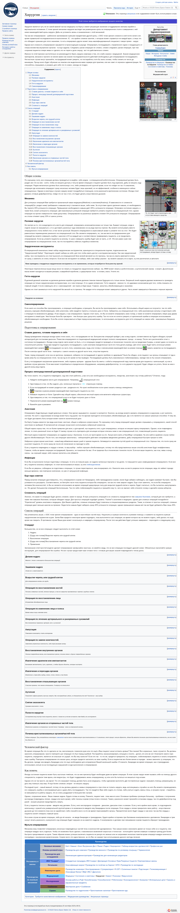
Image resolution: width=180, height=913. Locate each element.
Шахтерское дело (73, 887)
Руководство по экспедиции (132, 865)
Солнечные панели (129, 869)
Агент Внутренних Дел (87, 846)
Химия (108, 876)
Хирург (148, 53)
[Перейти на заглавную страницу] (11, 10)
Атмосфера (70, 872)
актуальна (131, 14)
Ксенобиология (104, 880)
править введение (48, 15)
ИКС (89, 872)
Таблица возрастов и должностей (135, 846)
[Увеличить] (175, 119)
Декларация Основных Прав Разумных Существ (117, 861)
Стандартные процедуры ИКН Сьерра (81, 861)
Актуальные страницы (99, 897)
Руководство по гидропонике (77, 891)
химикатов (60, 737)
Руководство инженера (75, 869)
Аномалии (144, 880)
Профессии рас (156, 846)
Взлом (78, 872)
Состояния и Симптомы (156, 67)
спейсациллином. (93, 465)
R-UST (117, 869)
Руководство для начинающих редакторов (110, 855)
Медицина (70, 876)
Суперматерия (107, 869)
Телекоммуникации (158, 869)
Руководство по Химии (165, 65)
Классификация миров (75, 865)
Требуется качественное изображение (50, 897)
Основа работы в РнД (74, 880)
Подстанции (143, 869)
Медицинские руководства (78, 897)
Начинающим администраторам (79, 855)
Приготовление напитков (100, 891)
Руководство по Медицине (155, 62)
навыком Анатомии (142, 497)
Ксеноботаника (91, 880)
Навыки (73, 846)
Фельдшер (155, 53)
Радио (106, 846)
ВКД (84, 872)
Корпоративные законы (147, 861)
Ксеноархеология (131, 880)
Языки (99, 846)
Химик (172, 53)
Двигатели (96, 872)
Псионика (169, 67)
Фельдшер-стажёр (160, 56)
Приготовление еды (120, 891)
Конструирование (93, 869)
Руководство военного (97, 850)
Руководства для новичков (76, 850)
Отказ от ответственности (81, 910)
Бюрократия (115, 846)
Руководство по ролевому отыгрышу (122, 850)
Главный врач (160, 48)
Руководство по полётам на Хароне (99, 865)
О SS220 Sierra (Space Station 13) (59, 910)
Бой (67, 846)
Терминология (144, 850)
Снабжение (85, 887)
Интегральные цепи (157, 880)
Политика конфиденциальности (35, 910)
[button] (171, 263)
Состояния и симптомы (85, 876)
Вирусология (127, 876)
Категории (29, 897)
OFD (117, 865)
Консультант (164, 53)
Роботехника (117, 880)
